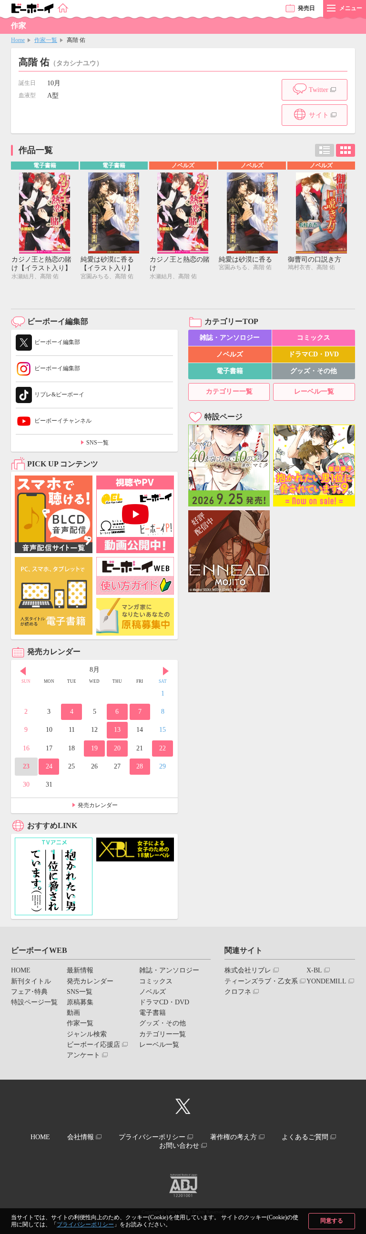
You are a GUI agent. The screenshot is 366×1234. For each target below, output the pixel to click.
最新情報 (80, 970)
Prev (23, 670)
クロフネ (237, 991)
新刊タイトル (31, 981)
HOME (20, 970)
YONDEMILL (326, 981)
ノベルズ (229, 354)
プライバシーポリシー (85, 1224)
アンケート (83, 1055)
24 (49, 766)
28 (139, 766)
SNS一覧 (97, 442)
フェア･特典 (29, 991)
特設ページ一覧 (34, 1002)
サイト (319, 115)
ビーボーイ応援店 (93, 1044)
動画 (73, 1012)
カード (345, 150)
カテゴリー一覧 (229, 391)
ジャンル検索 (87, 1034)
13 (117, 729)
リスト (324, 150)
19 (94, 748)
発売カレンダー (98, 805)
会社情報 (80, 1137)
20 (117, 748)
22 (162, 748)
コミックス (313, 337)
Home (18, 40)
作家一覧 (45, 40)
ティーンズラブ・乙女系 (261, 981)
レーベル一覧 (314, 391)
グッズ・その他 (313, 370)
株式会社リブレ (247, 970)
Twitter (318, 89)
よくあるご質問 (305, 1137)
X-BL (314, 970)
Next (166, 670)
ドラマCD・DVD (313, 354)
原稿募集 (80, 1002)
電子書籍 (229, 370)
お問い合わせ (179, 1145)
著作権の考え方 (233, 1137)
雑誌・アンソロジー (230, 337)
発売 (306, 8)
